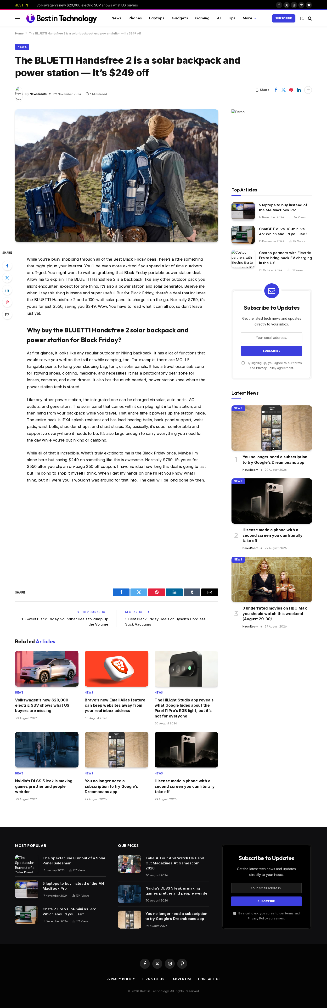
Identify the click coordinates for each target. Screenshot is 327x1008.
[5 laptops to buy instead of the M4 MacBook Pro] (243, 211)
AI (219, 18)
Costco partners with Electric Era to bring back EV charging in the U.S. (285, 258)
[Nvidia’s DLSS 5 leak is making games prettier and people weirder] (47, 749)
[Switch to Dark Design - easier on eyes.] (302, 18)
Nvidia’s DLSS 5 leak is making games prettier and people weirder (43, 786)
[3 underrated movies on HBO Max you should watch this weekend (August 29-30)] (271, 579)
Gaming (202, 18)
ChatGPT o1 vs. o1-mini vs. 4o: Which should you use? (283, 231)
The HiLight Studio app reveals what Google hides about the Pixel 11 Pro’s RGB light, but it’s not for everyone (184, 708)
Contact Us (209, 979)
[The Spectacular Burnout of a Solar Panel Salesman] (26, 864)
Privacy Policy (266, 368)
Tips (232, 18)
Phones (135, 18)
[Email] (7, 314)
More (248, 18)
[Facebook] (7, 265)
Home (19, 33)
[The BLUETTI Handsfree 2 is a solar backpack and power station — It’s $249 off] (116, 175)
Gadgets (180, 18)
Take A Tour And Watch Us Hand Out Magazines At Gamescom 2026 (175, 863)
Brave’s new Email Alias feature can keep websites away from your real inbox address (90, 5)
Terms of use (154, 979)
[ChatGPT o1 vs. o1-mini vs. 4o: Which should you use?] (243, 235)
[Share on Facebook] (275, 90)
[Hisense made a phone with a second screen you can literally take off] (186, 749)
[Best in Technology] (61, 18)
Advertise (182, 979)
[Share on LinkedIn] (298, 90)
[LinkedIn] (7, 290)
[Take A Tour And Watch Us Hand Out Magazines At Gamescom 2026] (129, 864)
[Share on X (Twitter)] (283, 90)
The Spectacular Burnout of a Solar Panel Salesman (74, 860)
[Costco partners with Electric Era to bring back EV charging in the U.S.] (243, 259)
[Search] (309, 18)
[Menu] (17, 18)
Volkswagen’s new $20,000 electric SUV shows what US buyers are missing (42, 705)
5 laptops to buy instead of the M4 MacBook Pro (283, 208)
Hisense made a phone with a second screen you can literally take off (185, 786)
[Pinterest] (7, 302)
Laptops (156, 18)
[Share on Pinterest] (291, 90)
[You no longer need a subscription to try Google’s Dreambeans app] (116, 749)
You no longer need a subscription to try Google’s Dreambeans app (111, 786)
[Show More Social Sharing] (308, 90)
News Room (38, 94)
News (116, 18)
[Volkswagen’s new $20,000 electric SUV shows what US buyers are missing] (47, 668)
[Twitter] (7, 278)
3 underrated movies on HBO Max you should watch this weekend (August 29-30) (274, 614)
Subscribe (283, 18)
